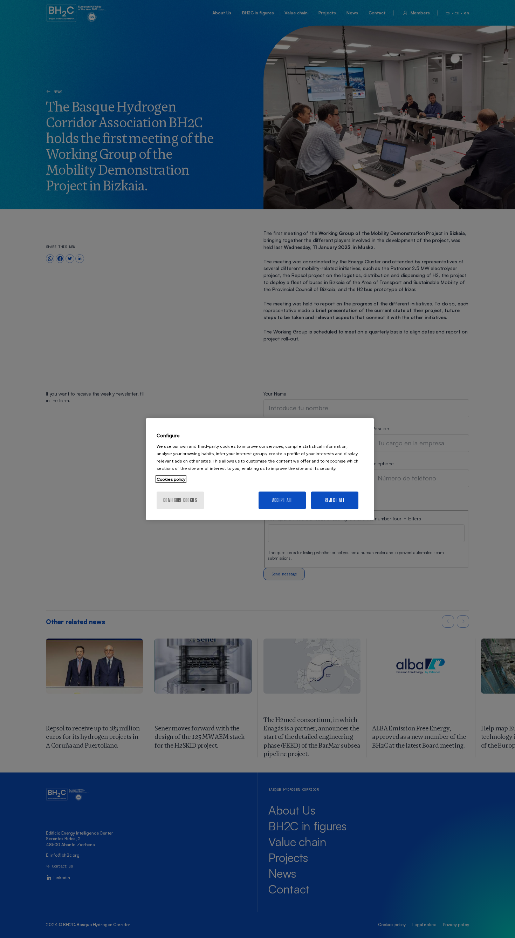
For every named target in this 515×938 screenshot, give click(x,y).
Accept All (282, 500)
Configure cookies (180, 500)
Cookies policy (171, 479)
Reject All (335, 500)
